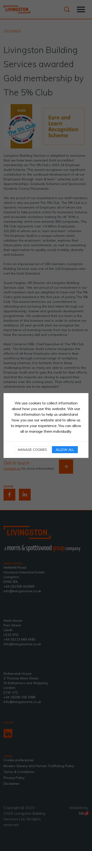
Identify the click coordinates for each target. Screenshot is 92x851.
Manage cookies (32, 450)
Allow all (65, 450)
